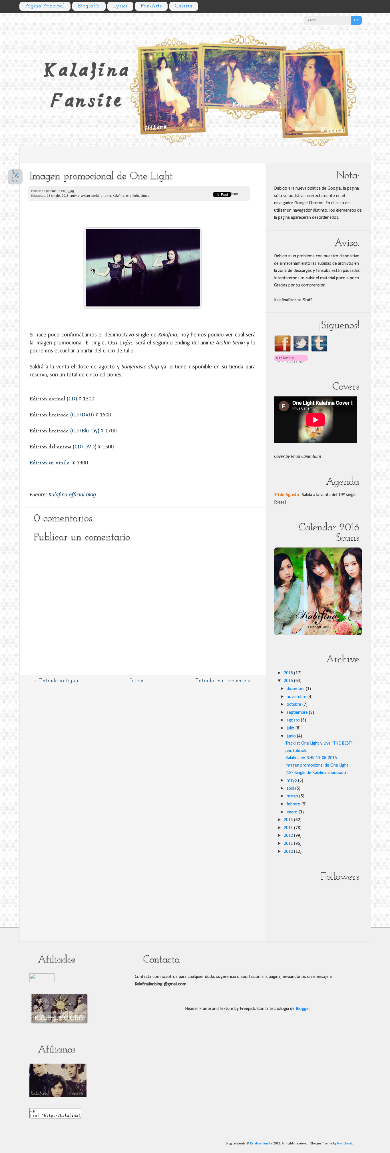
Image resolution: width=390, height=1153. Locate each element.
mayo (292, 780)
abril (290, 788)
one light (132, 196)
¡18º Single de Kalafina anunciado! (317, 773)
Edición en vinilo (49, 463)
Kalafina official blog (72, 495)
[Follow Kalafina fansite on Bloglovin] (291, 361)
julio (290, 728)
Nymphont (344, 1143)
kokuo (56, 191)
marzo (292, 796)
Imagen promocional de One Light (317, 765)
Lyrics (120, 6)
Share (234, 194)
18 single (53, 196)
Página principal (45, 6)
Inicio (137, 680)
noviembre (296, 697)
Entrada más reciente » (223, 680)
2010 (288, 851)
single (145, 196)
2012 (288, 835)
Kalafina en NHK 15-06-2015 (311, 758)
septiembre (297, 712)
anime (74, 196)
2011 (288, 843)
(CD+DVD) (82, 415)
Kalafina (118, 196)
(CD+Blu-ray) (84, 431)
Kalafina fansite (261, 1143)
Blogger (303, 1008)
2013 (288, 828)
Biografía (89, 6)
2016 (288, 673)
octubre (294, 704)
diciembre (296, 689)
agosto (293, 720)
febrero (293, 804)
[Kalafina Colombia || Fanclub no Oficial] (42, 981)
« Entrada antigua (56, 680)
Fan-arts (151, 6)
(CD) (73, 399)
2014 (288, 820)
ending (105, 196)
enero (292, 812)
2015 (65, 196)
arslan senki (90, 196)
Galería (183, 6)
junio (291, 736)
